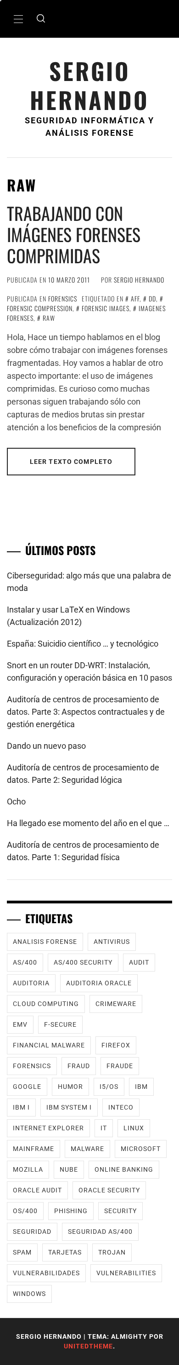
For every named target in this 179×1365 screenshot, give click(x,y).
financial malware (49, 1045)
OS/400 (25, 1211)
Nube (69, 1169)
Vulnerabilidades (46, 1273)
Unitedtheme (88, 1346)
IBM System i (69, 1107)
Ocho (16, 801)
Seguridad (32, 1231)
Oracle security (109, 1190)
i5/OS (109, 1086)
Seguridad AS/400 (100, 1231)
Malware (87, 1148)
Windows (29, 1293)
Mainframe (33, 1148)
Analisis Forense (45, 941)
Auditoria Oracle (99, 983)
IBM (141, 1086)
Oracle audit (37, 1190)
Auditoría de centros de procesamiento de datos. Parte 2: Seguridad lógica (83, 774)
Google (27, 1086)
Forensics (62, 298)
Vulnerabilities (126, 1273)
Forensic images (105, 308)
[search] (41, 19)
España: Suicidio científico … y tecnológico (82, 643)
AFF (135, 298)
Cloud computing (46, 1003)
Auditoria (31, 983)
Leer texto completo (71, 461)
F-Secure (60, 1024)
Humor (70, 1086)
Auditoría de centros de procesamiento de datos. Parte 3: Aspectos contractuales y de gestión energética (86, 711)
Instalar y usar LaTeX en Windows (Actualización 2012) (68, 616)
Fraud (78, 1066)
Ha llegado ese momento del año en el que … (88, 823)
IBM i (21, 1107)
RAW (49, 318)
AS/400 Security (83, 962)
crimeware (115, 1003)
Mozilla (28, 1169)
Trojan (112, 1252)
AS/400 (25, 962)
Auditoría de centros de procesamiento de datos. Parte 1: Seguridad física (83, 851)
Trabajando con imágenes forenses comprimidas (73, 234)
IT (104, 1128)
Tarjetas (65, 1252)
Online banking (124, 1169)
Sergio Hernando (89, 85)
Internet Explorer (48, 1128)
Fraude (119, 1066)
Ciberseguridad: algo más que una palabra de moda (89, 582)
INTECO (121, 1107)
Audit (139, 962)
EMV (20, 1024)
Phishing (71, 1211)
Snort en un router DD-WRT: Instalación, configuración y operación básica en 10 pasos (89, 671)
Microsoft (141, 1148)
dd (152, 298)
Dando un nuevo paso (46, 746)
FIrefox (115, 1045)
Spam (22, 1252)
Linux (133, 1128)
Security (120, 1211)
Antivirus (112, 941)
